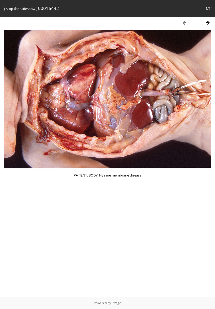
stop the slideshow (20, 8)
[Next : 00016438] (207, 23)
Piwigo (116, 303)
